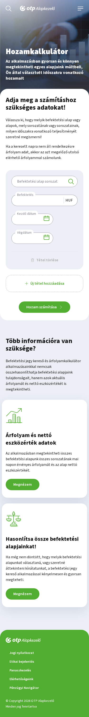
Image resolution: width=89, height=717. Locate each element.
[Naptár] (46, 218)
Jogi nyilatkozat (21, 653)
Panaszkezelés (20, 670)
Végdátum (24, 232)
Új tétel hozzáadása (47, 283)
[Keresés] (71, 181)
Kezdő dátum (26, 213)
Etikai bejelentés (21, 661)
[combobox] (44, 181)
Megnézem (22, 484)
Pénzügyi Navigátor (24, 688)
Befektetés (25, 195)
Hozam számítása (41, 307)
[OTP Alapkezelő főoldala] (44, 8)
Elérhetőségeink (21, 679)
